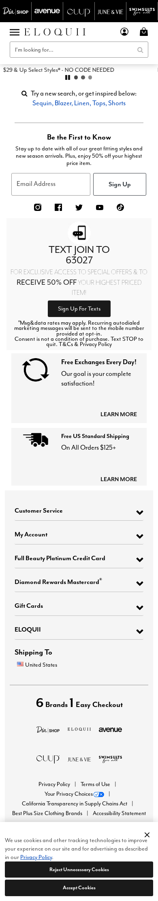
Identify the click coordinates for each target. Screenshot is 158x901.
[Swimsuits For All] (110, 758)
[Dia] (48, 729)
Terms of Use (96, 784)
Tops (98, 103)
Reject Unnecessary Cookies (79, 869)
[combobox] (79, 50)
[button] (124, 31)
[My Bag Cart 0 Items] (145, 31)
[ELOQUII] (79, 728)
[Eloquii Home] (54, 32)
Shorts (117, 103)
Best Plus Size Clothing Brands (47, 813)
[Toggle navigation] (14, 32)
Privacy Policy (54, 784)
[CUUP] (48, 758)
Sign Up (120, 184)
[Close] (147, 833)
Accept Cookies (79, 887)
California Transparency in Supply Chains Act (75, 803)
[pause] (67, 77)
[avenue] (110, 729)
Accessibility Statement (119, 813)
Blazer (63, 103)
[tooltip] (16, 11)
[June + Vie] (79, 758)
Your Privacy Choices (69, 793)
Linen (82, 103)
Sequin (42, 103)
